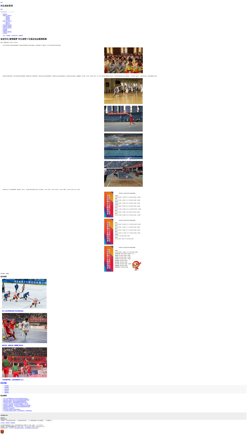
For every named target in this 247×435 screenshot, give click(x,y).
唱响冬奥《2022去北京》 (9, 408)
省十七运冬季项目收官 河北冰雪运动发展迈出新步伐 (15, 398)
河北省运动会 (14, 35)
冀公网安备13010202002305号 (31, 427)
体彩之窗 (8, 19)
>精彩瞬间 (6, 392)
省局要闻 (8, 18)
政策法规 (5, 29)
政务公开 (5, 20)
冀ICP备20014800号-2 (19, 427)
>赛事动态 (6, 390)
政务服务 (5, 30)
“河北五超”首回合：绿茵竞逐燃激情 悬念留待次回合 (15, 402)
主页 (4, 35)
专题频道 (8, 35)
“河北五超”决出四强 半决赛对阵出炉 (11, 409)
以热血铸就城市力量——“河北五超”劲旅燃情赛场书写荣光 (16, 406)
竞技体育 (5, 26)
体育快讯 (8, 16)
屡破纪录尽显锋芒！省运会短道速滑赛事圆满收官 (14, 401)
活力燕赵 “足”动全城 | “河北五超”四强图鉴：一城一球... (16, 403)
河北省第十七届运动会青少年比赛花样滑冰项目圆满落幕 (16, 399)
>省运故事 (6, 389)
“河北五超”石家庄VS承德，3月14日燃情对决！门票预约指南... (17, 410)
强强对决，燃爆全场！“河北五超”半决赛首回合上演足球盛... (17, 405)
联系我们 (8, 422)
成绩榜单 (21, 35)
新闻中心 (5, 15)
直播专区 (5, 31)
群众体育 (5, 25)
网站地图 (13, 422)
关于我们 (3, 422)
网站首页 (5, 14)
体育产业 (5, 27)
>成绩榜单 (6, 387)
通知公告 (8, 23)
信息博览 (5, 33)
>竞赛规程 (6, 385)
